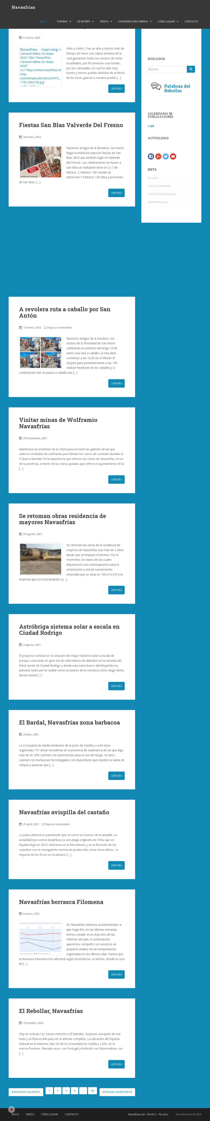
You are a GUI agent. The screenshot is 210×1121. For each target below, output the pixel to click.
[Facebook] (151, 156)
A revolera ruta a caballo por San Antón (65, 312)
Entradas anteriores (116, 1092)
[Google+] (158, 156)
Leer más (116, 88)
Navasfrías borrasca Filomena (61, 902)
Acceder (153, 178)
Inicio (43, 21)
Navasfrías (23, 7)
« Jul (151, 126)
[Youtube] (173, 156)
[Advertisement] (72, 251)
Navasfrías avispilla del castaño (64, 812)
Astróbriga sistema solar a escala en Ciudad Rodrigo (69, 630)
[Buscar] (191, 69)
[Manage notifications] (11, 1109)
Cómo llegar (166, 21)
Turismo (62, 21)
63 (92, 1090)
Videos (104, 21)
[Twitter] (165, 156)
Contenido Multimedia (133, 21)
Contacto (191, 21)
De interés (83, 21)
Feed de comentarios (162, 194)
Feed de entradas (159, 186)
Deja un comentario (59, 327)
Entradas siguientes (27, 1092)
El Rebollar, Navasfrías (51, 1011)
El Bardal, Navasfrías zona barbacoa (69, 722)
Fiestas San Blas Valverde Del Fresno (71, 125)
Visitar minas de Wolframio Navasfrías (58, 423)
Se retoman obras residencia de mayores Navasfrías (62, 519)
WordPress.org (157, 202)
